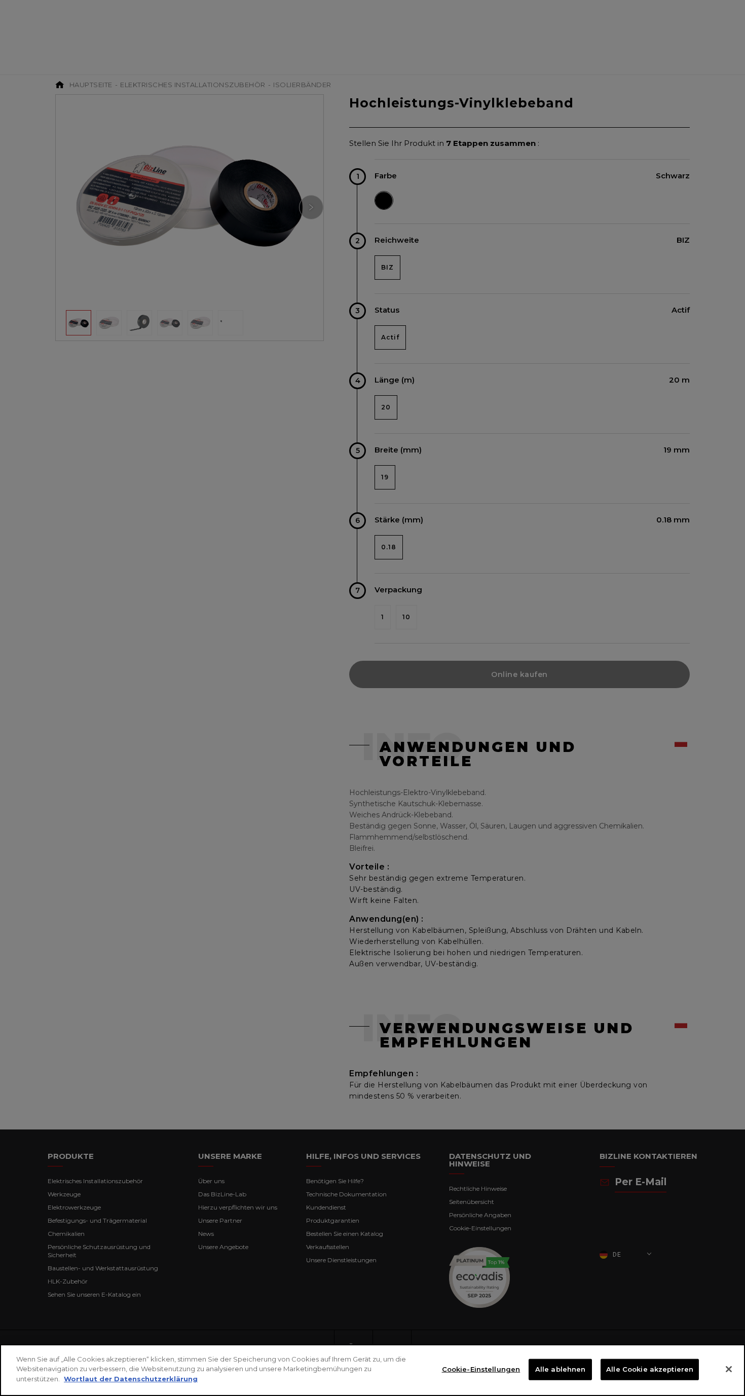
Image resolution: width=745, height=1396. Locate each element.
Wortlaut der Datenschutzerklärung (131, 1379)
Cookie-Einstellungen (481, 1369)
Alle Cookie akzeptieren (649, 1369)
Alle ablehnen (560, 1369)
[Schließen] (729, 1369)
